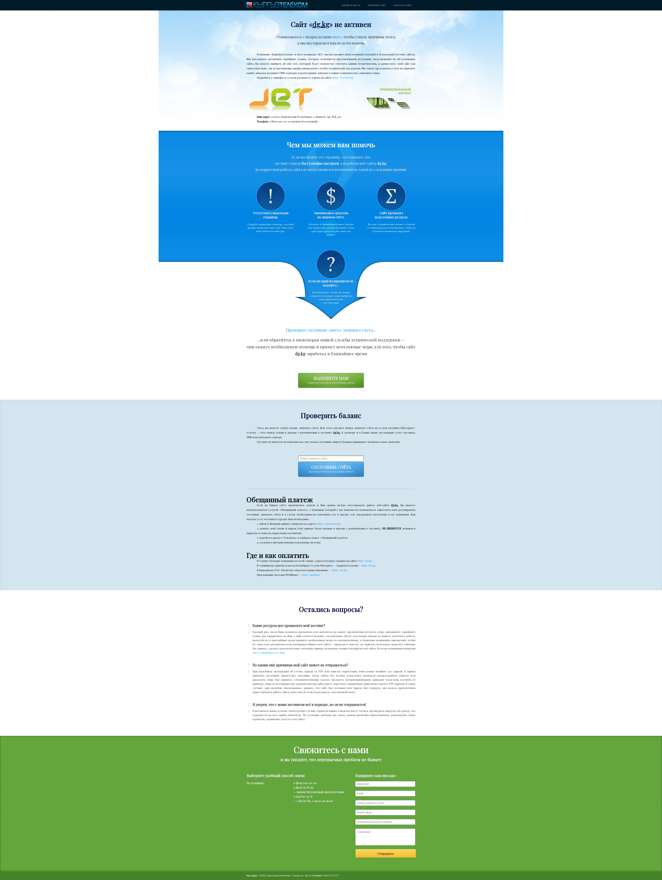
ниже (336, 36)
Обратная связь (403, 5)
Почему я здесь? (351, 5)
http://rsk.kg (339, 570)
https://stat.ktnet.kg (329, 523)
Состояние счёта (331, 468)
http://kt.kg (368, 565)
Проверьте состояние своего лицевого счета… (331, 330)
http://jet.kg (365, 561)
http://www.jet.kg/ (343, 77)
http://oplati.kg (311, 574)
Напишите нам (331, 379)
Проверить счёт (377, 5)
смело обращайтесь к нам (269, 652)
